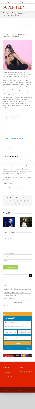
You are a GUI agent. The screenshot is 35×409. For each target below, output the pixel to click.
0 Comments (25, 188)
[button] (4, 222)
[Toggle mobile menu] (31, 7)
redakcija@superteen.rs (21, 2)
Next (29, 25)
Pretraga (17, 343)
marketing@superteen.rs (26, 372)
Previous (23, 25)
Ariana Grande (19, 160)
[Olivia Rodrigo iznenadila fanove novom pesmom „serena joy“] (26, 222)
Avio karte (28, 348)
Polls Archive (7, 306)
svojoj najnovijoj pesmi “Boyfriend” (21, 86)
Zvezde (18, 188)
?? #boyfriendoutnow (11, 156)
